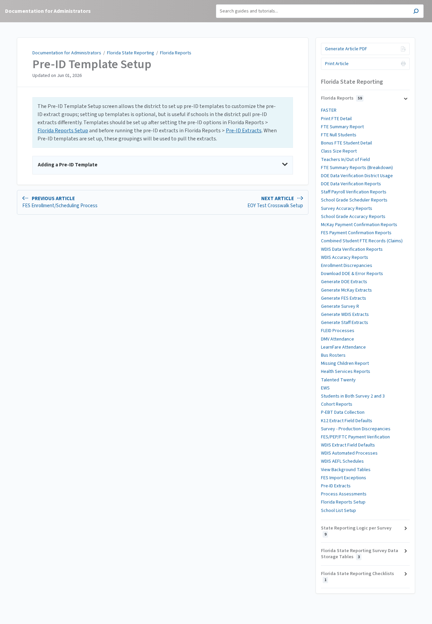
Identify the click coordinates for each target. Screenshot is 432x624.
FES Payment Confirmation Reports (356, 232)
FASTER (328, 110)
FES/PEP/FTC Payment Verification (355, 437)
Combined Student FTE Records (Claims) (362, 241)
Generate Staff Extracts (344, 322)
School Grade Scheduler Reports (354, 200)
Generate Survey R (340, 306)
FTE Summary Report (342, 127)
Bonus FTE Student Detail (346, 143)
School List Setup (338, 510)
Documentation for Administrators (66, 53)
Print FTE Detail (336, 118)
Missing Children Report (345, 363)
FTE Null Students (338, 135)
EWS (325, 388)
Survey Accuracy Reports (346, 208)
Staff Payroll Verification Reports (353, 192)
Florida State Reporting (130, 53)
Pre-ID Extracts (244, 130)
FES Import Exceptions (343, 477)
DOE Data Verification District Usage (357, 175)
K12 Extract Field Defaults (346, 420)
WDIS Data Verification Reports (352, 249)
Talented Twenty (338, 380)
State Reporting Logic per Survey (356, 531)
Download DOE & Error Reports (352, 273)
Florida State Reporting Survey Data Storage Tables (359, 553)
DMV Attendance (337, 339)
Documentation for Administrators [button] (48, 11)
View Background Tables (346, 469)
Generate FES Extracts (343, 298)
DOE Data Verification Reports (351, 184)
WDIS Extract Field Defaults (348, 445)
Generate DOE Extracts (344, 281)
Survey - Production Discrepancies (355, 429)
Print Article (337, 63)
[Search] (415, 12)
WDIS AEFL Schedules (342, 461)
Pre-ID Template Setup (92, 64)
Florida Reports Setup (62, 130)
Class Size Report (339, 151)
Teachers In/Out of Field (345, 159)
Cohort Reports (336, 404)
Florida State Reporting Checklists (357, 576)
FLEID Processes (337, 330)
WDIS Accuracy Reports (344, 257)
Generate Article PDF (346, 49)
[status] (162, 122)
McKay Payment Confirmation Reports (359, 224)
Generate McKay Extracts (346, 290)
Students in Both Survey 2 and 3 (353, 396)
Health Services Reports (345, 371)
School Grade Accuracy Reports (353, 216)
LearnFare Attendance (343, 347)
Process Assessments (344, 494)
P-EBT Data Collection (342, 412)
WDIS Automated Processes (349, 453)
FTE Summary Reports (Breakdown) (357, 167)
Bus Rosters (333, 355)
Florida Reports (175, 53)
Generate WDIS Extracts (345, 314)
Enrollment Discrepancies (346, 265)
